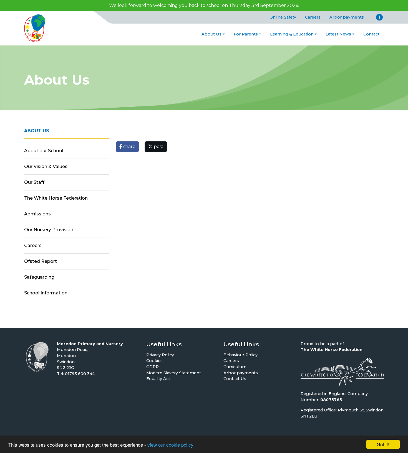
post (158, 146)
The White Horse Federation (56, 198)
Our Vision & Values (45, 166)
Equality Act (158, 378)
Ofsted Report (40, 261)
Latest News (338, 34)
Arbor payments (346, 17)
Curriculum (234, 366)
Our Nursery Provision (48, 229)
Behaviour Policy (240, 354)
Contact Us (234, 378)
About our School (43, 150)
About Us (211, 34)
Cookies (154, 360)
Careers (313, 17)
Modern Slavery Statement (173, 372)
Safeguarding (39, 277)
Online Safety (283, 17)
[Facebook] (379, 17)
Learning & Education (292, 34)
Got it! (383, 444)
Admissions (37, 214)
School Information (45, 293)
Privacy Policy (160, 354)
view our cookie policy (170, 444)
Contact (371, 34)
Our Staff (34, 182)
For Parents (246, 34)
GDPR (152, 366)
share (128, 146)
